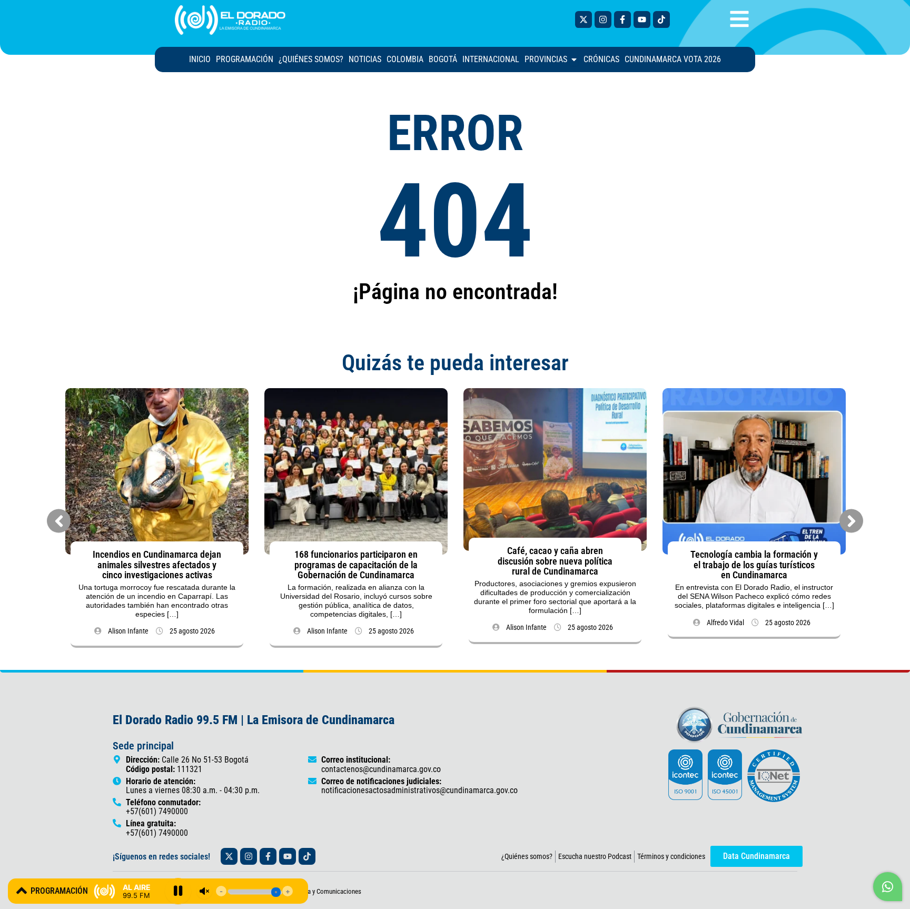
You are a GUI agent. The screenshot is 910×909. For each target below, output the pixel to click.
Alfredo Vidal (725, 622)
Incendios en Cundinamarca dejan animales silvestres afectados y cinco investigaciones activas (157, 565)
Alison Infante (128, 631)
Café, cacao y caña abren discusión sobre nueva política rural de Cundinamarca (555, 561)
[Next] (851, 521)
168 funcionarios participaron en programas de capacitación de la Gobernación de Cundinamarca (356, 565)
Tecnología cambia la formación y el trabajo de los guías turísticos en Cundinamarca (754, 565)
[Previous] (59, 521)
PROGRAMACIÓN (59, 891)
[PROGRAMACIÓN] (21, 890)
